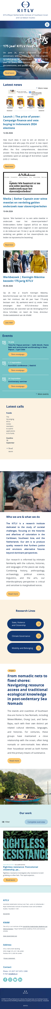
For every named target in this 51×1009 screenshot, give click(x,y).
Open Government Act (10, 936)
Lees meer (9, 323)
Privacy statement (9, 958)
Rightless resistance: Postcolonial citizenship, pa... (20, 868)
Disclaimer (6, 914)
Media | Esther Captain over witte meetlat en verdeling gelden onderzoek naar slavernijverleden (25, 202)
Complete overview (36, 822)
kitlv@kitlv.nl (12, 974)
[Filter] (3, 821)
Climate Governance (21, 636)
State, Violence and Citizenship (19, 623)
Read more (9, 166)
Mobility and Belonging (22, 648)
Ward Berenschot (8, 865)
